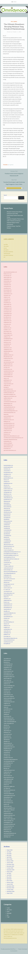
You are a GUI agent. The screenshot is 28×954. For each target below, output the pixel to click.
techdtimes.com (7, 474)
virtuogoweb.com (7, 492)
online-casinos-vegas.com (9, 818)
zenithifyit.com (7, 300)
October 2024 (10, 889)
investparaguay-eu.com (9, 584)
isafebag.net (6, 714)
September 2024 (10, 891)
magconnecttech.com (8, 383)
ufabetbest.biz (7, 526)
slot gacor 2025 (9, 929)
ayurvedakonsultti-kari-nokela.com (11, 559)
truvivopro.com (7, 295)
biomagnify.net (7, 643)
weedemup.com (7, 417)
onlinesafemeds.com (8, 497)
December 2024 (10, 886)
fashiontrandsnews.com (9, 546)
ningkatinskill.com (7, 600)
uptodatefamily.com (8, 616)
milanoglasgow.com (8, 797)
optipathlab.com (7, 279)
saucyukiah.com (7, 658)
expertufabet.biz (7, 504)
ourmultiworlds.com (8, 664)
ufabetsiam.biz (7, 508)
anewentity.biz (7, 752)
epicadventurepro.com (9, 362)
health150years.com (8, 694)
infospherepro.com (8, 356)
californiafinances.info (8, 779)
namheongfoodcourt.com (9, 795)
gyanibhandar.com (8, 499)
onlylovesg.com (7, 399)
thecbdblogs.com (7, 831)
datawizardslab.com (8, 351)
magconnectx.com (8, 430)
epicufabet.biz (7, 533)
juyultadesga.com (7, 577)
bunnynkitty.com (7, 764)
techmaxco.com (7, 342)
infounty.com (6, 582)
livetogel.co (6, 387)
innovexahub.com (7, 290)
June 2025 (9, 875)
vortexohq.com (7, 360)
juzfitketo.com (7, 634)
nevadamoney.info (8, 782)
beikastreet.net (7, 660)
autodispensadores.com (9, 423)
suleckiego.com (7, 836)
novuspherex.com (8, 309)
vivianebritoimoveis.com (9, 701)
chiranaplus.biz (7, 791)
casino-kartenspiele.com (9, 719)
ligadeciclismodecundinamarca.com (11, 435)
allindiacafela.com (8, 806)
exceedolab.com (7, 344)
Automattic (14, 950)
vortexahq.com (7, 299)
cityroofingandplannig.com (9, 573)
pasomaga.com (7, 636)
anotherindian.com (8, 629)
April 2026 (9, 857)
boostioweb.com (7, 275)
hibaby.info (6, 414)
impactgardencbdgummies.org (10, 638)
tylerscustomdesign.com (9, 685)
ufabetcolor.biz (7, 515)
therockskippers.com (8, 802)
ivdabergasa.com (7, 575)
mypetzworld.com (8, 580)
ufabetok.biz (6, 537)
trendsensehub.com (8, 374)
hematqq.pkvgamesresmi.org (10, 938)
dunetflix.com (7, 611)
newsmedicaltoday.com (9, 427)
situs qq (11, 931)
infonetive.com (7, 773)
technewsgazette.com (8, 745)
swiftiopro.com (7, 336)
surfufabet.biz (7, 524)
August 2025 (9, 871)
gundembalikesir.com (8, 478)
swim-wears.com (7, 680)
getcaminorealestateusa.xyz (10, 450)
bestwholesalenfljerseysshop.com (11, 555)
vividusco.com (7, 297)
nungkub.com (7, 627)
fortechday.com (7, 448)
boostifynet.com (7, 317)
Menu (15, 2)
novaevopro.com (7, 311)
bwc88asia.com (7, 586)
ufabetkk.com (7, 741)
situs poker (6, 246)
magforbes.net (7, 703)
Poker (8, 911)
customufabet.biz (7, 530)
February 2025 (10, 882)
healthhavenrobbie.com (9, 392)
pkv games (10, 164)
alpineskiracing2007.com (9, 808)
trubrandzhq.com (7, 315)
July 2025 (9, 873)
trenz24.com (6, 728)
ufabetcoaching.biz (8, 443)
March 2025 (9, 880)
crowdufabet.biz (7, 541)
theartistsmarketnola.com (9, 790)
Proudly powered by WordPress (8, 949)
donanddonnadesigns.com (9, 394)
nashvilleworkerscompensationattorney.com (13, 437)
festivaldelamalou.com (9, 674)
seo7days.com (7, 755)
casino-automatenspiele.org (10, 721)
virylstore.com (7, 691)
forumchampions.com (8, 671)
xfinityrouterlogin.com (8, 820)
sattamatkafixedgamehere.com (10, 410)
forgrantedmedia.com (8, 682)
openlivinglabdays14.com (9, 557)
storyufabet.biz (7, 532)
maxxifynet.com (7, 288)
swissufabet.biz (7, 510)
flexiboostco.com (7, 273)
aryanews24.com (7, 562)
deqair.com (6, 596)
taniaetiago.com (7, 632)
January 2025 (10, 884)
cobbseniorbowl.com (8, 568)
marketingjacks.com (8, 822)
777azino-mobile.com (8, 566)
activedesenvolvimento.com (10, 401)
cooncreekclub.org (8, 665)
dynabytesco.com (8, 347)
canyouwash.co (7, 470)
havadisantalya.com (8, 472)
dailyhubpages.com (8, 403)
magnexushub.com (8, 490)
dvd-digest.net (7, 788)
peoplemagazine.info (8, 467)
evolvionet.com (7, 282)
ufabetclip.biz (7, 503)
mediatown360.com (8, 813)
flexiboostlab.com (8, 333)
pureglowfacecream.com (9, 746)
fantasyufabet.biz (7, 506)
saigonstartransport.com (9, 770)
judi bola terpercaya (18, 929)
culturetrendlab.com (8, 372)
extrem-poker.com (8, 587)
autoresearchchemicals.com (10, 833)
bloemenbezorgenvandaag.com (11, 759)
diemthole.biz (7, 739)
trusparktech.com (8, 313)
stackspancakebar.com (9, 793)
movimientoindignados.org (9, 613)
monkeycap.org (7, 705)
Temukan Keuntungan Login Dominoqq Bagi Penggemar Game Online (14, 182)
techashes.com (7, 468)
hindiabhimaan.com (8, 827)
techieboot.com (7, 476)
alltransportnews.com (8, 544)
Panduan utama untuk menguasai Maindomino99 (14, 173)
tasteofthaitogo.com (8, 763)
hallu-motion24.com (8, 800)
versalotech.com (7, 340)
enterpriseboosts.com (8, 718)
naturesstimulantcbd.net (9, 640)
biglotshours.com (7, 494)
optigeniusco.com (8, 308)
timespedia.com (7, 736)
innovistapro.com (7, 331)
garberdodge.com (8, 678)
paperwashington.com (9, 416)
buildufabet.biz (7, 542)
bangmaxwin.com (7, 772)
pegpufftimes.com (8, 667)
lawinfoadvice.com (8, 605)
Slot (8, 915)
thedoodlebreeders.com (9, 593)
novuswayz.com (7, 324)
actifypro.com (7, 326)
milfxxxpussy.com (7, 614)
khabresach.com (7, 829)
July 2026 (9, 851)
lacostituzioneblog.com (9, 622)
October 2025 (10, 868)
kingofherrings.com (8, 748)
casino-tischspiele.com (9, 723)
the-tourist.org (7, 710)
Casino (8, 907)
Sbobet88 (9, 913)
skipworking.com (7, 730)
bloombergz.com (7, 716)
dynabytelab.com (7, 281)
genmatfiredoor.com (8, 389)
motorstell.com (7, 692)
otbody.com (6, 725)
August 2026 (9, 850)
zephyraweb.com (7, 304)
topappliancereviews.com (9, 824)
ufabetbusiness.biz (8, 512)
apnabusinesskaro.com (9, 835)
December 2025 (10, 864)
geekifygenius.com (8, 380)
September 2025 (10, 869)
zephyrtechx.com (7, 320)
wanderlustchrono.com (9, 371)
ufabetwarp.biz (7, 501)
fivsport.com (6, 602)
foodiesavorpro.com (8, 358)
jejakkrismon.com (7, 737)
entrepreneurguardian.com (9, 412)
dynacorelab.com (7, 291)
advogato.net (7, 712)
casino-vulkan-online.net (9, 809)
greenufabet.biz (7, 514)
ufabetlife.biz (6, 519)
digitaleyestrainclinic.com (9, 815)
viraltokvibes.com (8, 700)
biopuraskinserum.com (9, 777)
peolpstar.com (7, 683)
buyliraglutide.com (8, 496)
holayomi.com (7, 434)
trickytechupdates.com (9, 826)
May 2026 (9, 855)
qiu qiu (5, 248)
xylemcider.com (7, 631)
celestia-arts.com (7, 669)
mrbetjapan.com (7, 750)
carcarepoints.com (8, 591)
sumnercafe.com (7, 609)
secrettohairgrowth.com (9, 761)
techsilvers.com (7, 598)
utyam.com (6, 620)
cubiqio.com (6, 353)
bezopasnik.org (7, 766)
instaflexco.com (7, 329)
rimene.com (6, 784)
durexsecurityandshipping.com (10, 571)
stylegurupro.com (7, 349)
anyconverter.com (8, 734)
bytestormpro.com (8, 369)
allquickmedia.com (8, 743)
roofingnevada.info (8, 428)
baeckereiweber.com (8, 465)
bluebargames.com (8, 673)
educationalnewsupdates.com (10, 272)
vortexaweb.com (7, 306)
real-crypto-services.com (9, 578)
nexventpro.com (7, 318)
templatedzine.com (8, 604)
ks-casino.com (7, 589)
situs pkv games (9, 932)
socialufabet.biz (7, 523)
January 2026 (10, 862)
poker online (16, 932)
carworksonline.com (8, 687)
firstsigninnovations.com (9, 676)
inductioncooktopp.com (9, 425)
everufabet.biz (7, 539)
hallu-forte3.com (7, 799)
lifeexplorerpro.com (8, 365)
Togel (8, 917)
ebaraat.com (6, 485)
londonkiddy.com (7, 441)
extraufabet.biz (7, 517)
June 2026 (9, 853)
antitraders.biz (7, 560)
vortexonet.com (7, 286)
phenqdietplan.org (8, 607)
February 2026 (10, 860)
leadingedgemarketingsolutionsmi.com (12, 551)
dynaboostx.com (7, 327)
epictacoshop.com (8, 775)
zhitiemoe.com (7, 625)
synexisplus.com (7, 284)
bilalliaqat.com (7, 421)
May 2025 (9, 877)
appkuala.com (7, 754)
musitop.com (6, 618)
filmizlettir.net (7, 662)
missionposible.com (8, 817)
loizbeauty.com (7, 732)
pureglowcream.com (8, 757)
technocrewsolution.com (9, 698)
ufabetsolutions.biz (8, 521)
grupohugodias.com (8, 595)
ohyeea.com (6, 623)
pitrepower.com (7, 811)
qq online (6, 244)
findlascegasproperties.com (10, 391)
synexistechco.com (8, 293)
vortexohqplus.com (8, 335)
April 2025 (9, 878)
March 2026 (9, 859)
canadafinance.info (8, 781)
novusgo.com (7, 367)
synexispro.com (7, 432)
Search (5, 195)
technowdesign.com (8, 569)
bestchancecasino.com (9, 419)
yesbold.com (6, 481)
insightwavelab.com (8, 363)
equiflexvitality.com (8, 398)
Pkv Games (14, 21)
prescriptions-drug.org (9, 696)
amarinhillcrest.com (8, 709)
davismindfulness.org (8, 445)
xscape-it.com (7, 564)
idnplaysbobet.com (8, 405)
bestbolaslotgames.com (9, 409)
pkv (4, 257)
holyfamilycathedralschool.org (10, 439)
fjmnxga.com (6, 768)
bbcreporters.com (8, 548)
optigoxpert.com (7, 322)
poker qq (10, 936)
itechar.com (6, 479)
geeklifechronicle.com (8, 354)
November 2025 (10, 866)
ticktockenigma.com (8, 376)
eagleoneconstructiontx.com (10, 396)
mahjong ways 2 (7, 934)
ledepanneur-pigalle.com (9, 786)
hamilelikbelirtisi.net (8, 338)
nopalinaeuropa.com (8, 641)
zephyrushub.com (7, 277)
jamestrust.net (7, 727)
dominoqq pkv (7, 253)
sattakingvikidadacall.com (9, 407)
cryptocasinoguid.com (9, 550)
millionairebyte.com (8, 446)
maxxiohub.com (7, 302)
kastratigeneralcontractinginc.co (11, 553)
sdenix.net (6, 707)
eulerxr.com (6, 378)
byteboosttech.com (8, 488)
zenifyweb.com (7, 385)
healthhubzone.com (8, 483)
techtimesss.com (7, 689)
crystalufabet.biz (7, 535)
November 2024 (10, 887)
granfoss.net (6, 804)
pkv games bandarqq (8, 251)
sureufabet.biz (7, 528)
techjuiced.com (7, 486)
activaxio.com (7, 345)
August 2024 (9, 893)
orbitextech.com (7, 381)
